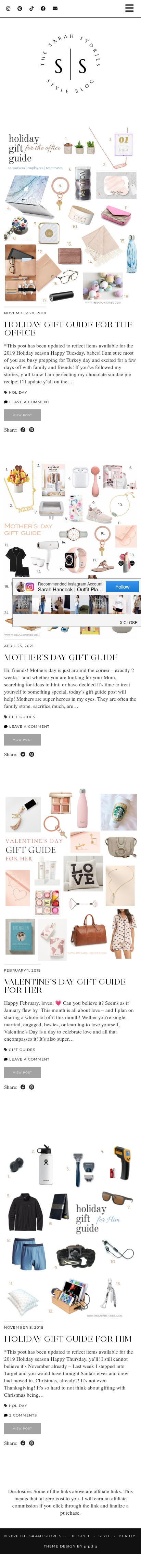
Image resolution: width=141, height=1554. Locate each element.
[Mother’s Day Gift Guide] (70, 550)
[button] (132, 8)
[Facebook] (43, 8)
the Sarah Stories (41, 1536)
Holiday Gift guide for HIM (68, 1339)
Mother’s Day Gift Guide (61, 657)
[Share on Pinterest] (31, 429)
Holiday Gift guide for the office (68, 328)
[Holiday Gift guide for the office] (70, 217)
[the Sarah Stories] (70, 57)
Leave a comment (29, 402)
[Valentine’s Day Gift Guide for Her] (70, 874)
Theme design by (71, 1546)
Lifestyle (80, 1536)
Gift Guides (22, 717)
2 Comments (22, 1415)
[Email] (55, 8)
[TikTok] (31, 8)
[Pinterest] (20, 8)
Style (105, 1536)
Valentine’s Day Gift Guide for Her (65, 986)
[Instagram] (8, 8)
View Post (22, 415)
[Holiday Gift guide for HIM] (70, 1231)
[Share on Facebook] (23, 429)
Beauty (127, 1536)
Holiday (18, 392)
